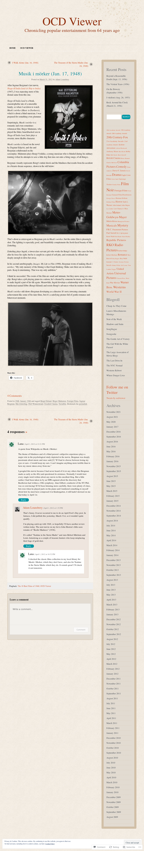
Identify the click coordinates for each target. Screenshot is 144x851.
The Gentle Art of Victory (118, 338)
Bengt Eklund (45, 401)
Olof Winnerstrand (35, 403)
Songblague (111, 329)
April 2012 (111, 658)
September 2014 (113, 515)
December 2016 (113, 431)
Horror (119, 201)
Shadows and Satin (114, 324)
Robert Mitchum (111, 255)
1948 (17, 401)
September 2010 (113, 752)
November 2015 (113, 466)
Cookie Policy (50, 844)
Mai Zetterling (21, 403)
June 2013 (111, 589)
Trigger (114, 269)
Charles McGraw (111, 163)
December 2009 (113, 797)
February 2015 (113, 495)
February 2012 (113, 668)
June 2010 (111, 767)
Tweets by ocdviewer (115, 398)
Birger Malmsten (59, 401)
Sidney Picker (116, 265)
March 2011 (111, 723)
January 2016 (112, 461)
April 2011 (111, 718)
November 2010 (113, 742)
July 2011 (110, 703)
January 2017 (112, 426)
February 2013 (113, 609)
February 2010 (113, 787)
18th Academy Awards (113, 130)
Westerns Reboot (114, 370)
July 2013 (110, 584)
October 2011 (112, 688)
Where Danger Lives (115, 375)
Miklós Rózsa (111, 221)
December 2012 (113, 619)
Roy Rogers (116, 259)
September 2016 (113, 436)
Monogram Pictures (123, 221)
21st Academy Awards (115, 141)
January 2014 (112, 555)
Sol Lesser (124, 265)
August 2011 (112, 698)
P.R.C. (109, 229)
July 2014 (110, 525)
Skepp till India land (16, 88)
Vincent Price (121, 278)
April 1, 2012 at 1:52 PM (53, 508)
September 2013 (113, 574)
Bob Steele (114, 155)
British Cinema (113, 158)
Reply (23, 499)
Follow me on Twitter (117, 389)
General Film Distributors (121, 194)
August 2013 (112, 579)
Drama (116, 174)
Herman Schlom (121, 198)
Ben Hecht (122, 152)
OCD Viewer (72, 20)
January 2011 (112, 732)
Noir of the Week (114, 319)
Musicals (111, 225)
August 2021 (112, 416)
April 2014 (111, 540)
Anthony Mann (112, 151)
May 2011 (111, 713)
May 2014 (111, 535)
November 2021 (113, 411)
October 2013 (112, 569)
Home (12, 47)
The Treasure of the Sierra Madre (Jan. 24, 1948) (71, 64)
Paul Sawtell (111, 233)
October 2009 (112, 807)
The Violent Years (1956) (117, 84)
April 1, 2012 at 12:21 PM (35, 444)
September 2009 (113, 811)
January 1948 (25, 401)
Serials (109, 265)
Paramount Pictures (120, 229)
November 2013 (113, 565)
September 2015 (113, 471)
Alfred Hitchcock (121, 148)
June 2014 (111, 530)
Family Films (116, 185)
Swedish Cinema (51, 403)
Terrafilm (62, 403)
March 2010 (111, 782)
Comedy (121, 166)
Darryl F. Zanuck (119, 170)
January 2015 (112, 500)
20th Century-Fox (117, 137)
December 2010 (113, 737)
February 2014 (113, 550)
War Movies (115, 282)
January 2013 (112, 614)
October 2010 (112, 747)
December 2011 (113, 678)
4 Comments (14, 396)
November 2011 (113, 683)
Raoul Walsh (110, 236)
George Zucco (110, 198)
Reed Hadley (126, 237)
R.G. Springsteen (122, 233)
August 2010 (112, 757)
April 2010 (111, 777)
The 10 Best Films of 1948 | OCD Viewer (34, 586)
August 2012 (112, 639)
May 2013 (111, 594)
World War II (114, 292)
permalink (83, 403)
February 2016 (113, 456)
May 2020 (111, 421)
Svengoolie (111, 333)
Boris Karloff (122, 155)
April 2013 (111, 599)
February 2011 (113, 728)
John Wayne (126, 205)
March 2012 (111, 663)
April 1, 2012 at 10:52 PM (45, 554)
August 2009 (112, 816)
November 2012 (113, 624)
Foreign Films (72, 401)
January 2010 (112, 792)
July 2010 (110, 762)
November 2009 (113, 802)
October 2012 (112, 629)
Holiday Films (110, 202)
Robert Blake (122, 251)
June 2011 (111, 708)
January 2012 (112, 673)
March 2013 (111, 604)
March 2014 (111, 545)
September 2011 (113, 693)
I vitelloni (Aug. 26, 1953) (118, 97)
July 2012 (110, 644)
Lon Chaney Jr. (119, 209)
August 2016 (112, 441)
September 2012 (113, 634)
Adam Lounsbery (62, 79)
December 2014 (113, 505)
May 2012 (111, 653)
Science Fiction (124, 262)
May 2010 (111, 772)
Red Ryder (118, 237)
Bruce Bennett (125, 158)
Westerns (119, 287)
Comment (80, 629)
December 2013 (113, 560)
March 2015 (111, 490)
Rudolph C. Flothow (112, 262)
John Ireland (117, 205)
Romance (122, 254)
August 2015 (112, 476)
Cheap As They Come (116, 305)
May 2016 (111, 451)
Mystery (122, 225)
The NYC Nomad (114, 365)
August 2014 (112, 520)
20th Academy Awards (119, 133)
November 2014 (113, 510)
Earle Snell (115, 179)
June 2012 (111, 648)
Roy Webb (123, 258)
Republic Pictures (116, 240)
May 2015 (111, 485)
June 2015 (111, 481)
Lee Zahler (109, 209)
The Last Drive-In (114, 360)
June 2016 (111, 446)
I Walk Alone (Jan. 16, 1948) (25, 62)
